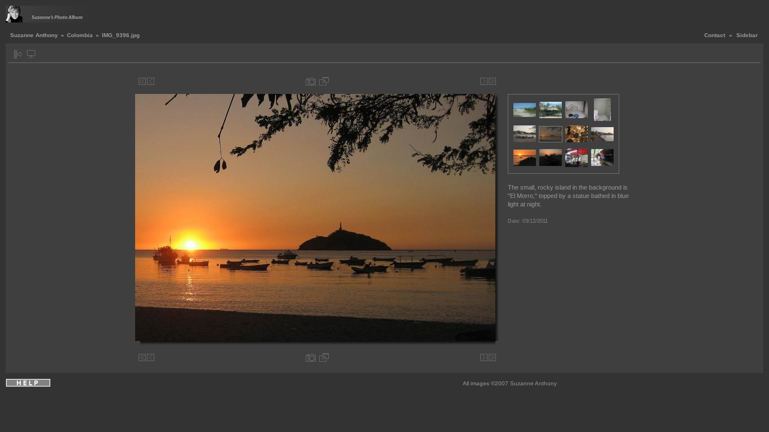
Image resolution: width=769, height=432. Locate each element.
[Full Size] (324, 81)
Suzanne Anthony (34, 35)
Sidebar (747, 35)
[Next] (484, 81)
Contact (714, 35)
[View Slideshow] (31, 54)
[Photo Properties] (311, 81)
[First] (142, 81)
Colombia (80, 35)
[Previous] (150, 81)
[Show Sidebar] (18, 54)
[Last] (492, 81)
